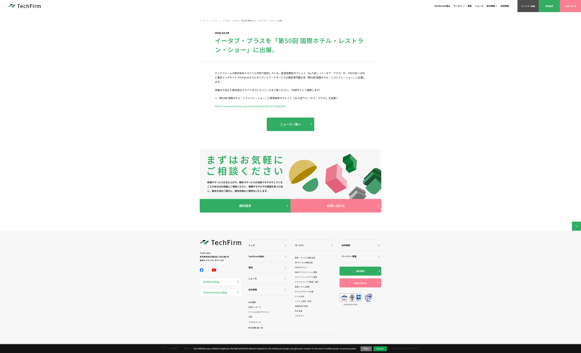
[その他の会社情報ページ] (496, 6)
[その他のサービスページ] (463, 6)
